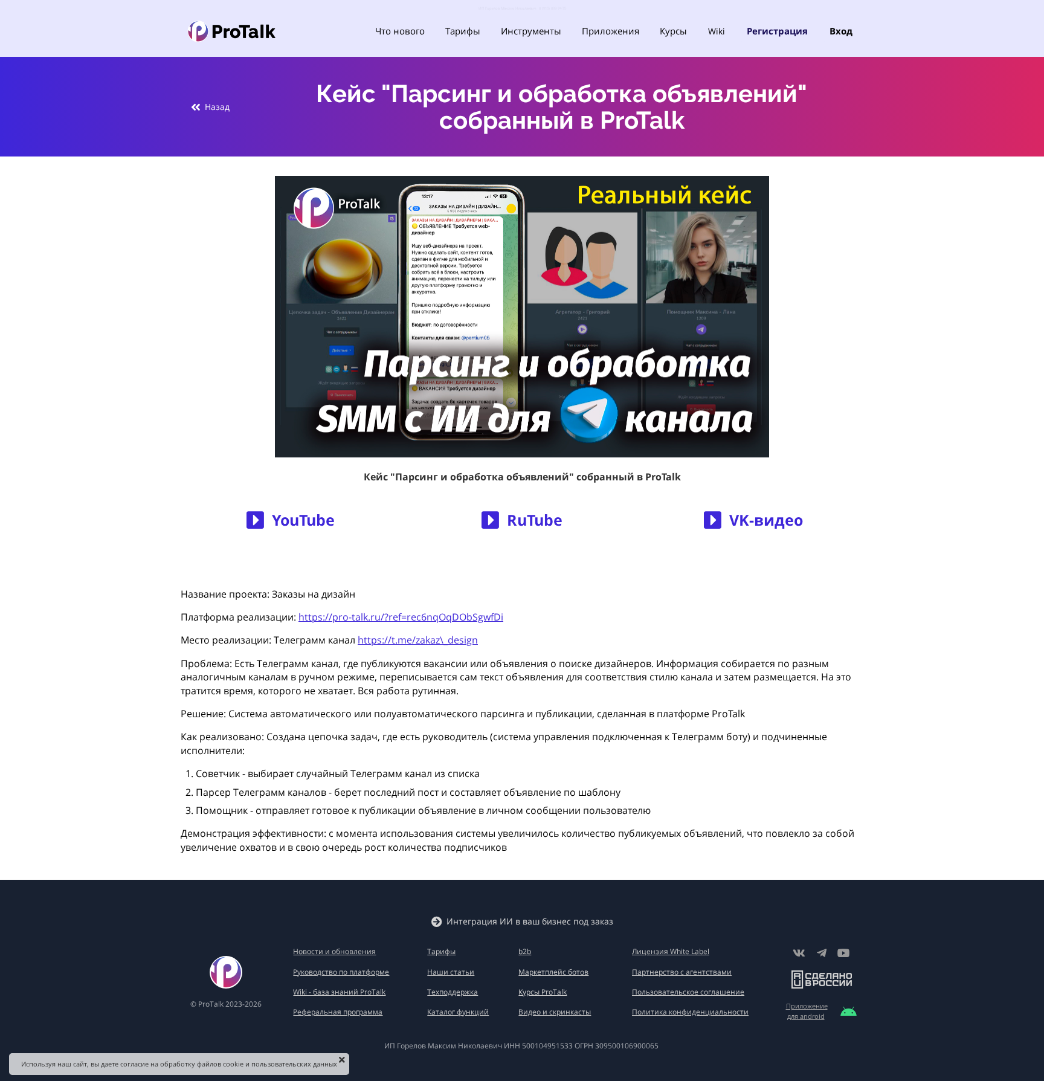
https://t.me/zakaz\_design (418, 640)
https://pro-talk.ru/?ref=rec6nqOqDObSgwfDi (400, 617)
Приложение (807, 1005)
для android (806, 1016)
